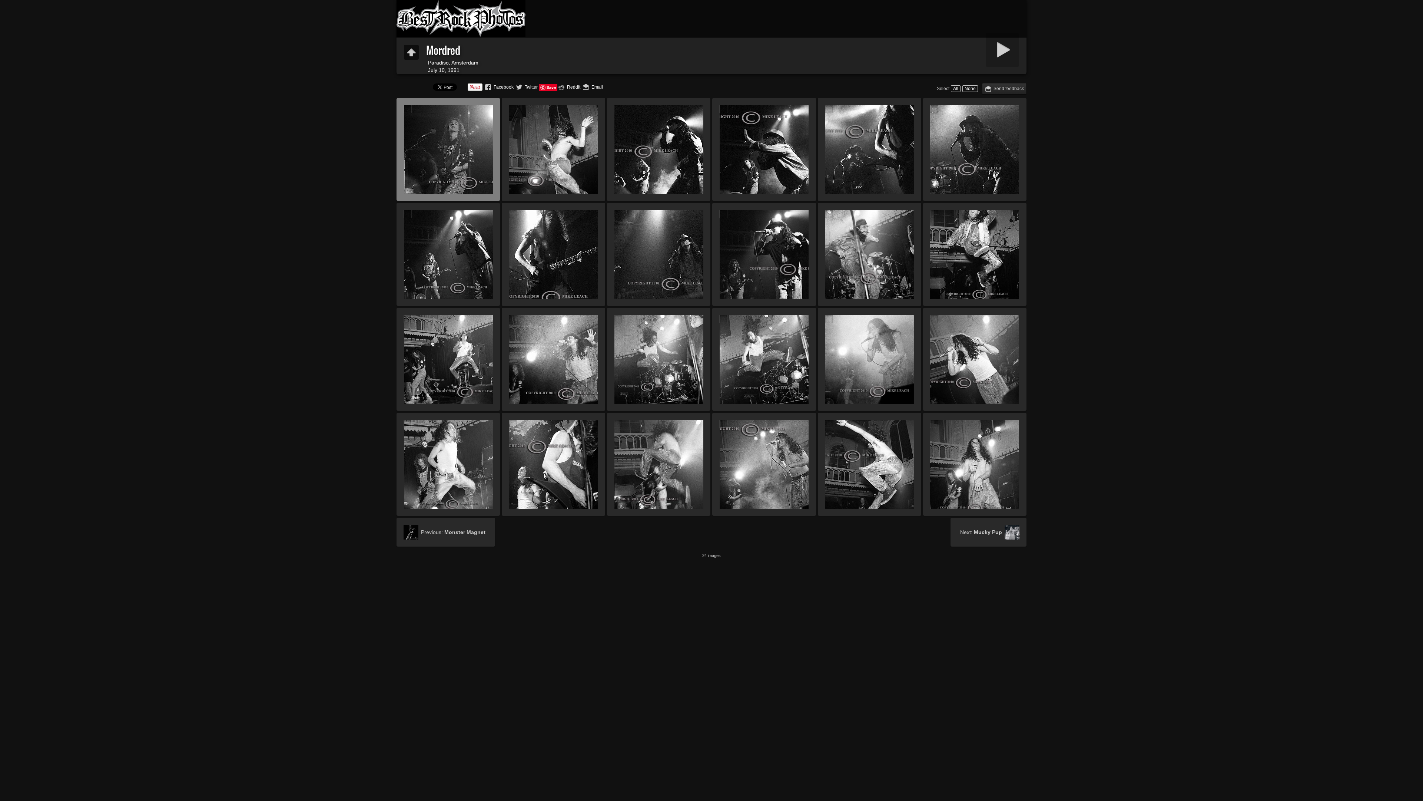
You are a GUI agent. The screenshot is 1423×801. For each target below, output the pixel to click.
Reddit (573, 87)
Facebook (504, 87)
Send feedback (1009, 88)
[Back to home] (461, 18)
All (955, 88)
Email (597, 87)
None (970, 88)
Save (551, 87)
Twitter (531, 87)
